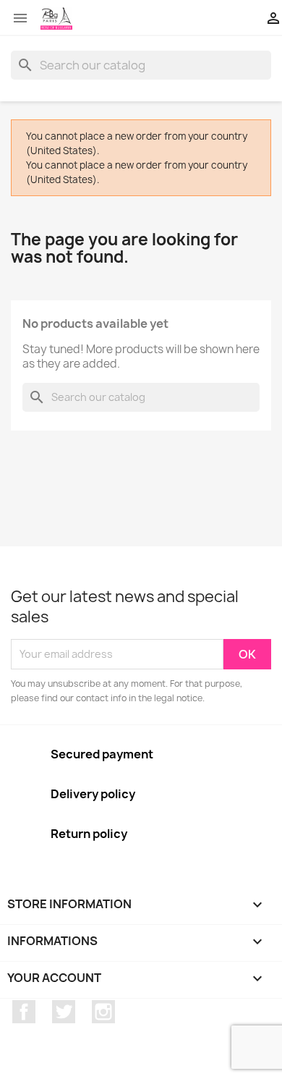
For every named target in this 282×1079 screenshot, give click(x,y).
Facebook (23, 1011)
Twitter (63, 1011)
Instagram (103, 1011)
